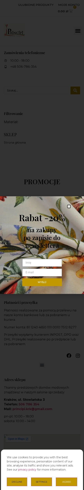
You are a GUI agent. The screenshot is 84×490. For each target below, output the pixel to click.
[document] (42, 245)
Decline (17, 481)
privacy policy (27, 469)
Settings (41, 481)
